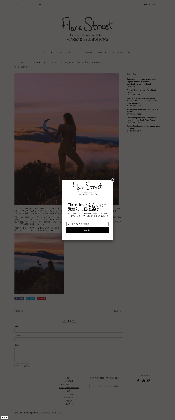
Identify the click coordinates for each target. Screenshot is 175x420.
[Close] (113, 180)
